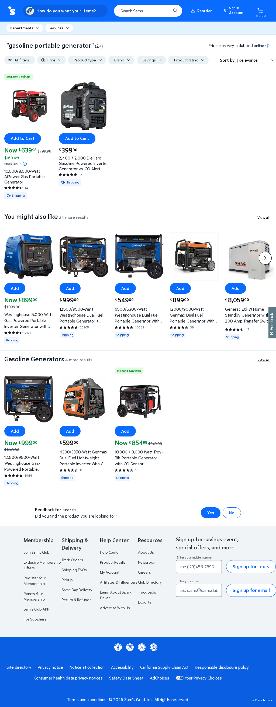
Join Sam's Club (37, 552)
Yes (210, 513)
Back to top (263, 700)
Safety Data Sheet (126, 678)
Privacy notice (50, 667)
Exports (144, 602)
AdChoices (159, 678)
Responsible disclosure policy (222, 667)
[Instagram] (130, 647)
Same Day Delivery (77, 589)
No (231, 513)
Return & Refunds (76, 599)
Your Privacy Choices (203, 678)
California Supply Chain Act (164, 667)
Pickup (67, 579)
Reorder (204, 10)
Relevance (248, 60)
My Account (109, 572)
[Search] (175, 10)
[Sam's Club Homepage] (11, 11)
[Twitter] (142, 647)
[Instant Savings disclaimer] (25, 164)
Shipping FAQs (74, 569)
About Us (146, 552)
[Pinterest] (153, 647)
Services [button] (56, 27)
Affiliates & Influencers (118, 582)
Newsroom (147, 562)
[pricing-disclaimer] (267, 45)
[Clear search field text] (162, 11)
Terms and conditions (86, 699)
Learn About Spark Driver (116, 595)
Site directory (18, 667)
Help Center (110, 552)
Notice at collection (87, 667)
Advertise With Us (115, 607)
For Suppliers (35, 619)
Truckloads (147, 592)
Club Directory (150, 582)
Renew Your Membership (34, 596)
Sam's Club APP (36, 609)
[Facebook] (118, 647)
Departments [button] (21, 27)
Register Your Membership (35, 580)
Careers (144, 572)
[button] (234, 11)
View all (263, 217)
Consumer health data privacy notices (68, 678)
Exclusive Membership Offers (42, 565)
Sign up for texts (251, 566)
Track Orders (72, 559)
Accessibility (122, 667)
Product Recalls (113, 562)
